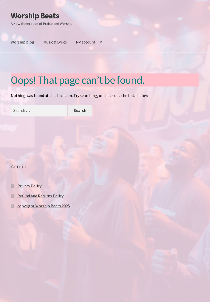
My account (86, 42)
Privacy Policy (29, 185)
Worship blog (22, 42)
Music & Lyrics (55, 42)
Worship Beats (35, 15)
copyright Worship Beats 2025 (43, 205)
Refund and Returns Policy (40, 195)
